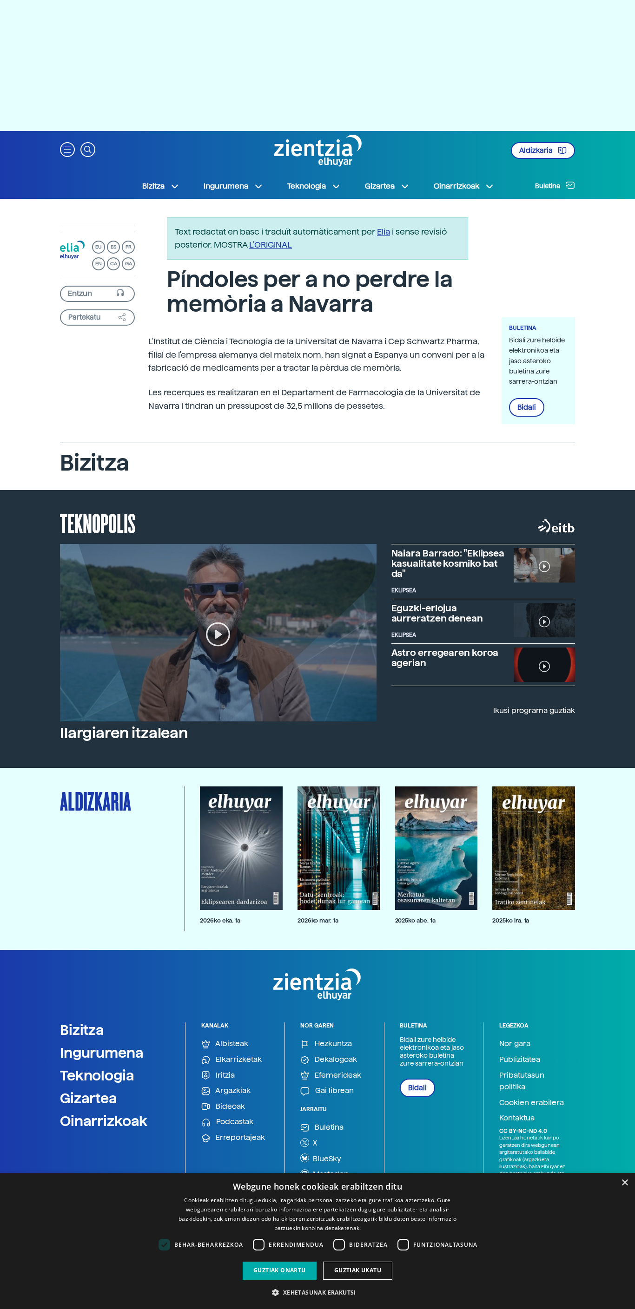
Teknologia (97, 1075)
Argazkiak (232, 1090)
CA (113, 264)
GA (128, 264)
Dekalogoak (335, 1059)
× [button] (624, 1182)
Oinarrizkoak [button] (456, 186)
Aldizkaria (536, 150)
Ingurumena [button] (226, 186)
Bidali (526, 407)
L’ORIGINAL (270, 244)
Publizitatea (519, 1059)
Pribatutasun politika (521, 1081)
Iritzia (224, 1075)
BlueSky (326, 1158)
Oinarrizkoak (103, 1121)
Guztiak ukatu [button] (357, 1270)
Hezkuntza (332, 1043)
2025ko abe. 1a (415, 920)
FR (129, 247)
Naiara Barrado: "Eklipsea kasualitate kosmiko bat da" (448, 563)
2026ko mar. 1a (318, 920)
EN (98, 264)
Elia (383, 231)
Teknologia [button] (306, 186)
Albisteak (231, 1043)
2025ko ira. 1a (510, 920)
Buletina (548, 186)
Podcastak (233, 1121)
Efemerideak (337, 1075)
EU (98, 247)
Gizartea (88, 1098)
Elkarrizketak (238, 1059)
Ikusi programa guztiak (534, 710)
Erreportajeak (239, 1137)
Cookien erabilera (531, 1102)
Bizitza (82, 1029)
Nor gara (514, 1043)
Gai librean (333, 1090)
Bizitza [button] (153, 186)
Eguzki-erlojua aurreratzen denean (437, 613)
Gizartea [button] (380, 186)
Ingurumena (102, 1052)
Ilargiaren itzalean (124, 733)
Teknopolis (98, 522)
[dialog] (317, 1241)
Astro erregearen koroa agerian (445, 657)
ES (113, 247)
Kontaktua (517, 1117)
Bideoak (229, 1106)
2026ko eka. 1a (220, 920)
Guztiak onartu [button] (279, 1270)
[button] (67, 149)
